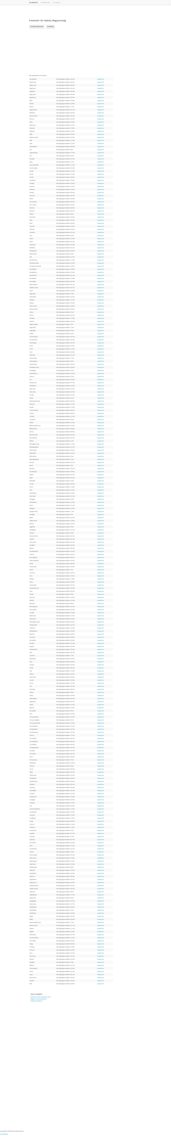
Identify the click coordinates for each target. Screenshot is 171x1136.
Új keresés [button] (50, 26)
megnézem (100, 79)
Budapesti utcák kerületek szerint (41, 997)
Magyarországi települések (39, 999)
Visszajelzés (56, 2)
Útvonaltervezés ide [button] (36, 26)
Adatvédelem (4, 1134)
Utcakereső (33, 2)
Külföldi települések (36, 1001)
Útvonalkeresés (45, 2)
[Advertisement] (65, 11)
